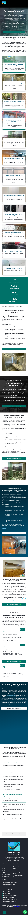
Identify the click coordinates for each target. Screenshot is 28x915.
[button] (25, 3)
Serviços (7, 306)
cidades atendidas (11, 695)
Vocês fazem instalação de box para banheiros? (14, 776)
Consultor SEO (17, 906)
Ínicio (3, 306)
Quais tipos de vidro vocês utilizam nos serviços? (14, 763)
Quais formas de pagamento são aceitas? (12, 814)
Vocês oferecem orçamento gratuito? (11, 789)
